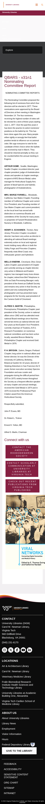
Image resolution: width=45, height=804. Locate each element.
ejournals (5, 22)
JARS (4, 29)
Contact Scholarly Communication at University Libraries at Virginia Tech (22, 469)
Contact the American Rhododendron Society (21, 451)
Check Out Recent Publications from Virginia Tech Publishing (22, 486)
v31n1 (4, 35)
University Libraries (9, 12)
